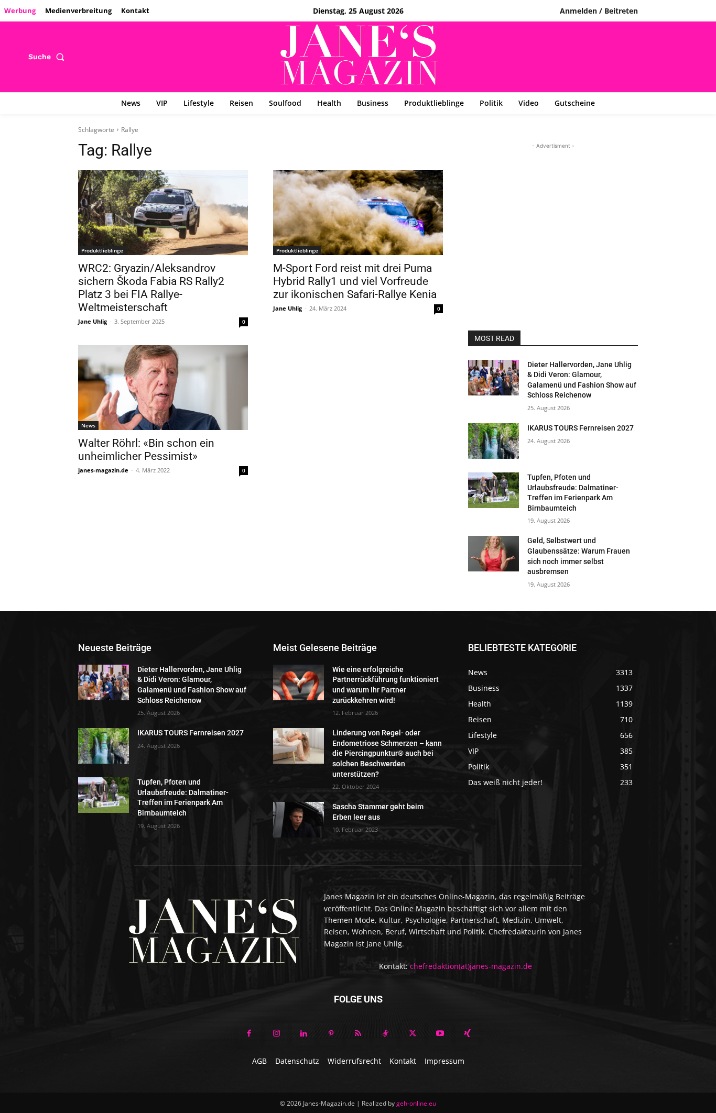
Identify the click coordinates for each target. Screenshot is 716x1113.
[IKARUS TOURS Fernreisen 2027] (493, 441)
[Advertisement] (553, 216)
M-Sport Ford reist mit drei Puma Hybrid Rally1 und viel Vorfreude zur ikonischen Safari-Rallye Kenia (355, 281)
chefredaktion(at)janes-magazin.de (471, 966)
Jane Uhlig (92, 321)
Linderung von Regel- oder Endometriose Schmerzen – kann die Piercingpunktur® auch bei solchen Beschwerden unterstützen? (387, 753)
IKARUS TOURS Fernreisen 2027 (580, 428)
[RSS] (358, 1034)
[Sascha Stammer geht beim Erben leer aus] (298, 819)
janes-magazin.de (103, 470)
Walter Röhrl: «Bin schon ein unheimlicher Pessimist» (146, 449)
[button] (48, 57)
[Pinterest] (331, 1034)
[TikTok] (385, 1034)
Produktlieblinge (102, 250)
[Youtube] (440, 1034)
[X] (413, 1034)
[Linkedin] (303, 1034)
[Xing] (467, 1034)
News (88, 425)
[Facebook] (249, 1034)
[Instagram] (276, 1034)
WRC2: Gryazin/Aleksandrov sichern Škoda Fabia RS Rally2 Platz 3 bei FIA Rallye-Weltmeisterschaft (151, 288)
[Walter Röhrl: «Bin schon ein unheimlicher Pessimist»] (163, 387)
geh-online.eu (416, 1103)
